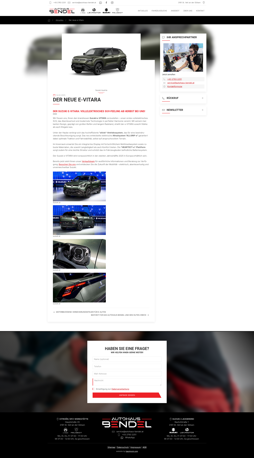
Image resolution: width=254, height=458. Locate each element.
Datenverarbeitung (120, 389)
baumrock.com (132, 451)
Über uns (187, 11)
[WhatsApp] (101, 2)
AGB (145, 447)
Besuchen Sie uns (67, 164)
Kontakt (200, 11)
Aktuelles (143, 11)
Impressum (135, 447)
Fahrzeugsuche (159, 11)
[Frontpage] (49, 20)
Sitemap (111, 447)
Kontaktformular (174, 86)
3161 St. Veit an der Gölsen (189, 2)
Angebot (175, 11)
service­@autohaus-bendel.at (180, 82)
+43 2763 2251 (59, 2)
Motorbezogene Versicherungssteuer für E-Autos (81, 312)
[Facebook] (107, 2)
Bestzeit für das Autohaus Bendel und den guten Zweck (119, 315)
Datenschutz (123, 447)
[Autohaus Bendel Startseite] (62, 10)
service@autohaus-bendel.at (84, 2)
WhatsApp (130, 437)
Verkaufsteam (88, 161)
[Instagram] (112, 2)
